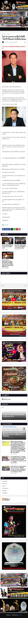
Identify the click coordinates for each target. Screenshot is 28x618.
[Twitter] (12, 229)
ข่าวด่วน (3, 485)
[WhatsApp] (14, 229)
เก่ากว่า (25, 285)
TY (10, 615)
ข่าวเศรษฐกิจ (4, 492)
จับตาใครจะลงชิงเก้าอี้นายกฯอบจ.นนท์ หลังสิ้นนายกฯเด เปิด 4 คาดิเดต (20, 247)
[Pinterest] (17, 229)
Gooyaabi (20, 615)
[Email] (19, 229)
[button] (26, 29)
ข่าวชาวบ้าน (4, 483)
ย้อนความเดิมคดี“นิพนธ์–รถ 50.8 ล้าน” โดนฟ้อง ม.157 (7, 247)
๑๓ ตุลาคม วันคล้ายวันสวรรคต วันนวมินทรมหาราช (13, 415)
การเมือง (8, 34)
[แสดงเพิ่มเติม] (22, 229)
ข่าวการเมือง (4, 481)
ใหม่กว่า (2, 285)
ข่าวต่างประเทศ (5, 488)
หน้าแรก (3, 34)
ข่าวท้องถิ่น (4, 490)
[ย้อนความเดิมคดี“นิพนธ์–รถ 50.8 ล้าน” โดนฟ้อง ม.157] (7, 240)
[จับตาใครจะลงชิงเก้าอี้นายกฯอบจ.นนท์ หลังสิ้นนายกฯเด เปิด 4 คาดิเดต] (20, 240)
